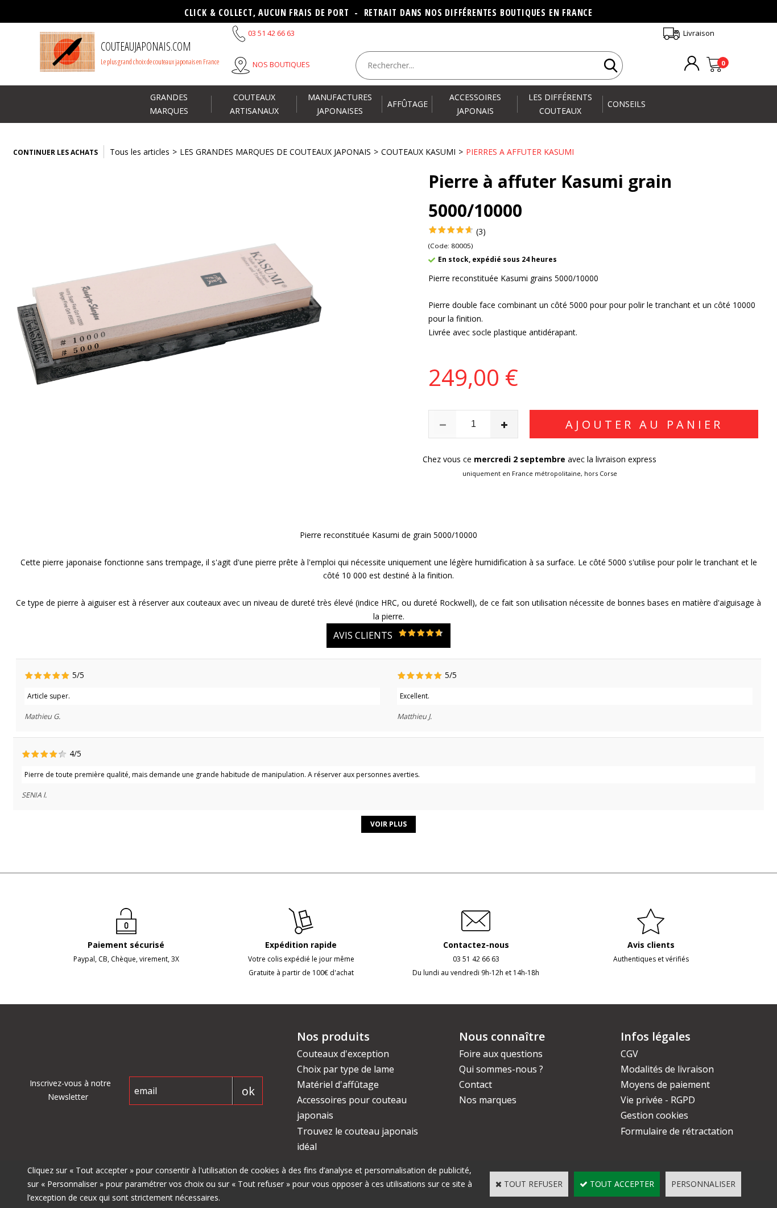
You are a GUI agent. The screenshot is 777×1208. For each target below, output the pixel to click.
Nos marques (487, 1100)
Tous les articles (140, 151)
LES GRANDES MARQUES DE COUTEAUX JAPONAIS (275, 151)
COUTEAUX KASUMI (418, 151)
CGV (629, 1053)
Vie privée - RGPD (658, 1100)
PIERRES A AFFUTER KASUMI (520, 151)
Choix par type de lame (345, 1069)
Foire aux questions (501, 1053)
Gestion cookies (654, 1115)
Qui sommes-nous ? (501, 1069)
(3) (481, 231)
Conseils (626, 103)
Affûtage (407, 103)
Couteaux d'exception (343, 1053)
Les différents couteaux (560, 104)
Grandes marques (169, 104)
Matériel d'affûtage (338, 1084)
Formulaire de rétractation (677, 1131)
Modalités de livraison (667, 1069)
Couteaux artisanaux (254, 104)
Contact (475, 1084)
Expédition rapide (301, 944)
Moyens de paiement (665, 1084)
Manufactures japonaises (340, 104)
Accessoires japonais (475, 104)
